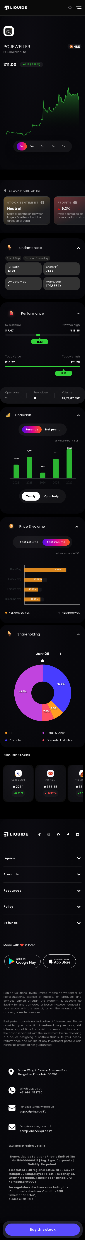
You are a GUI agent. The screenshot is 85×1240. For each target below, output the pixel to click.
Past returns (29, 542)
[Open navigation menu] (79, 7)
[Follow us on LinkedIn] (77, 834)
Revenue (32, 429)
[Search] (70, 8)
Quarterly (51, 496)
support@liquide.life (33, 1111)
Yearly (31, 496)
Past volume (56, 542)
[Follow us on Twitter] (68, 834)
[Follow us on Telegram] (39, 834)
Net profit (52, 429)
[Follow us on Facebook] (58, 834)
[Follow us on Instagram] (49, 834)
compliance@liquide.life (36, 1131)
